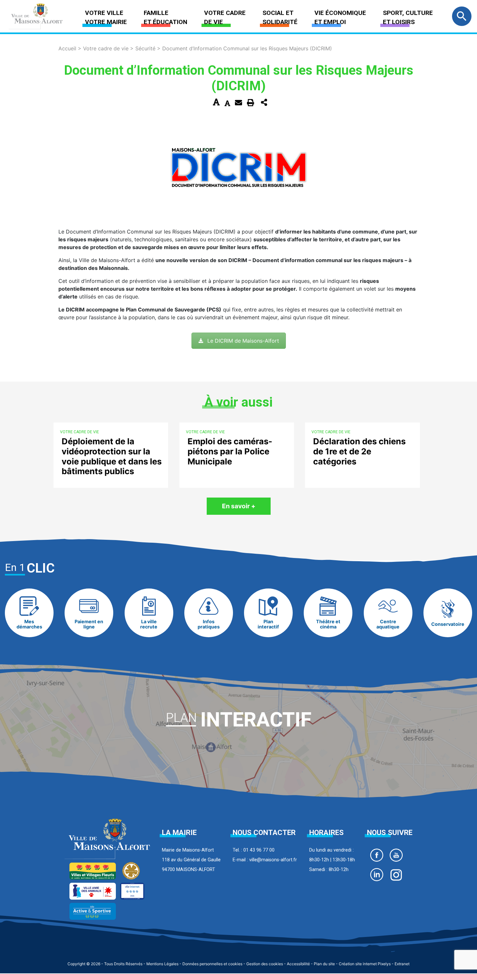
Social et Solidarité (280, 17)
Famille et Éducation (165, 17)
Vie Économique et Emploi (340, 17)
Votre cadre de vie (225, 17)
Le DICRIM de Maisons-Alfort (243, 340)
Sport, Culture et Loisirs (408, 17)
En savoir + (238, 506)
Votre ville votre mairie (106, 17)
